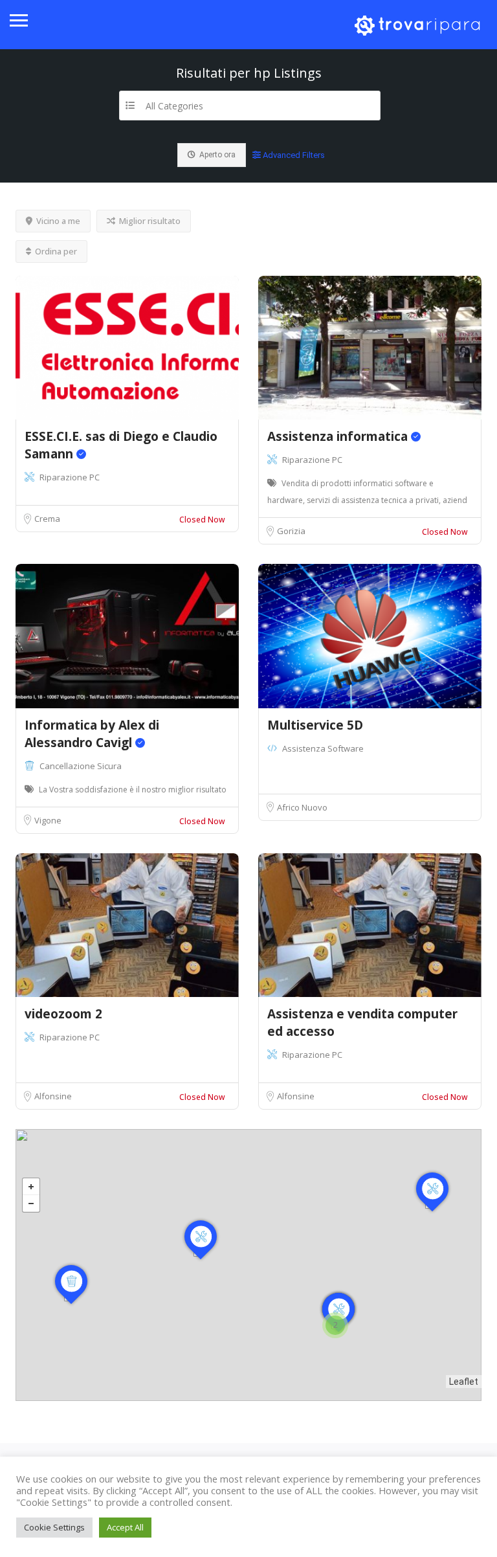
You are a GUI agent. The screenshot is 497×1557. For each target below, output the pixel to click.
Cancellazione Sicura (80, 766)
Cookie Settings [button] (54, 1527)
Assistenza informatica (339, 436)
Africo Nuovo (302, 807)
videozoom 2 (63, 1013)
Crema (47, 518)
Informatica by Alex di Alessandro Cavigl (92, 734)
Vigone (47, 820)
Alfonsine (53, 1096)
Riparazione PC (69, 477)
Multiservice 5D (315, 725)
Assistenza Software (323, 748)
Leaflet (463, 1381)
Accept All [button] (125, 1527)
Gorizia (291, 531)
